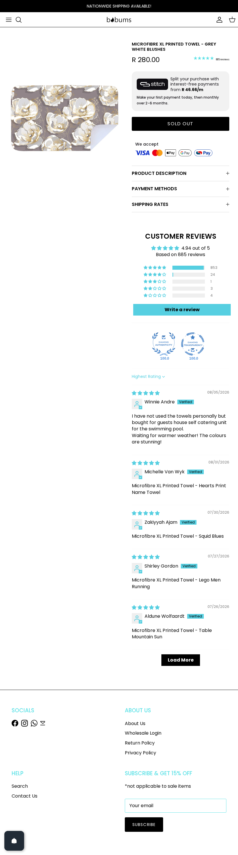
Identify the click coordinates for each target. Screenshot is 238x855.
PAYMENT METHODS (154, 188)
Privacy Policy (140, 752)
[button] (155, 268)
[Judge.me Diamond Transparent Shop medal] (192, 344)
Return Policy (140, 743)
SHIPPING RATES (150, 204)
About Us (135, 723)
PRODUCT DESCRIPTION (159, 173)
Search (20, 786)
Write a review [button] (182, 309)
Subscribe (144, 824)
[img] (146, 393)
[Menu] (8, 19)
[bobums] (119, 19)
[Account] (218, 19)
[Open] (14, 841)
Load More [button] (181, 660)
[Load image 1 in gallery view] (64, 121)
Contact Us (24, 796)
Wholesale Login (143, 733)
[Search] (18, 19)
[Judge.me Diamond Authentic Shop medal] (163, 344)
